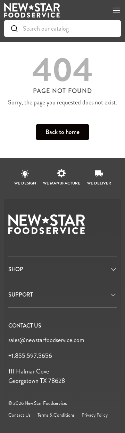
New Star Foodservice (45, 403)
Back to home (62, 131)
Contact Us (19, 415)
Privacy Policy (95, 415)
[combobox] (62, 28)
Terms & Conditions (56, 415)
